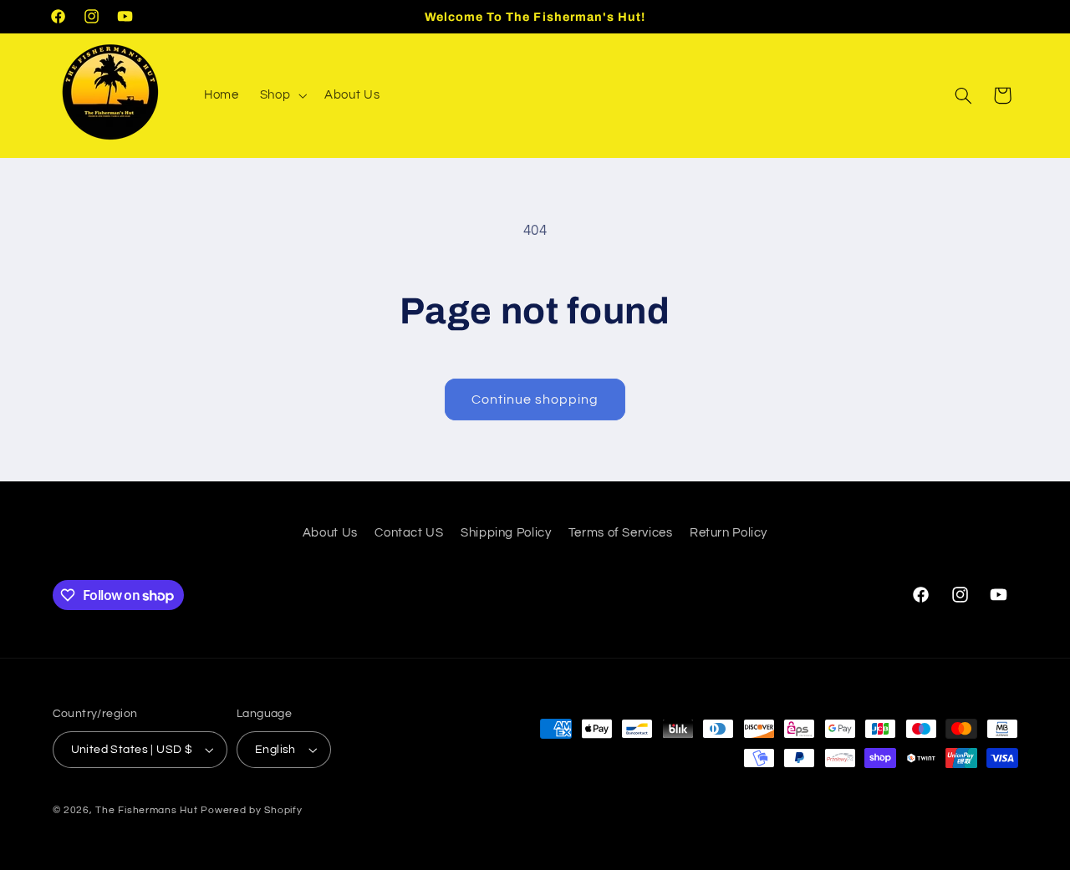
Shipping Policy (506, 533)
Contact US (408, 533)
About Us (330, 533)
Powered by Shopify (251, 810)
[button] (281, 95)
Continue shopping (535, 399)
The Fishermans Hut (146, 810)
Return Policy (728, 533)
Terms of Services (620, 533)
